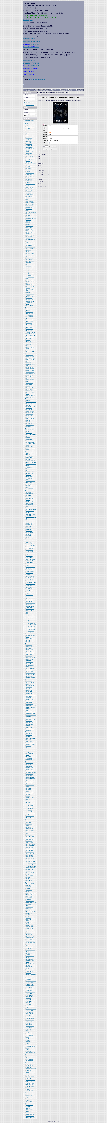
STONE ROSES (29, 959)
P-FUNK (28, 799)
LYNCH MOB (29, 676)
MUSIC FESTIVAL (30, 1114)
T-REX (27, 1048)
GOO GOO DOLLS (30, 473)
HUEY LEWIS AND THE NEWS (30, 515)
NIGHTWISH (29, 741)
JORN (27, 593)
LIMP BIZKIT (29, 656)
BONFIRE (28, 262)
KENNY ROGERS (30, 604)
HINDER (28, 507)
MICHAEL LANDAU (30, 713)
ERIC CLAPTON (30, 418)
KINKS (27, 612)
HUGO (27, 519)
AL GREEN (28, 168)
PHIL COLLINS (29, 782)
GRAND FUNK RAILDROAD (29, 479)
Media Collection (31, 629)
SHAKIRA (28, 899)
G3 (27, 453)
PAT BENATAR (29, 767)
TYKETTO (28, 1051)
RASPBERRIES (29, 832)
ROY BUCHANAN (30, 872)
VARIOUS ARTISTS (29, 1109)
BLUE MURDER (30, 253)
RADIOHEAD (29, 824)
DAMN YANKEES (30, 356)
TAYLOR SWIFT (30, 984)
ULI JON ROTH (29, 1060)
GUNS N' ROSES (30, 488)
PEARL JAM (29, 775)
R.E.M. (27, 821)
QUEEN (28, 802)
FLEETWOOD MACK (31, 434)
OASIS (27, 752)
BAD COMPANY (30, 202)
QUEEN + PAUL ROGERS (31, 806)
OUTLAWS (28, 756)
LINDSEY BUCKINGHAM (29, 661)
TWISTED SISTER (30, 1049)
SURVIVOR (28, 973)
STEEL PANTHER (30, 939)
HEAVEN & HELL (30, 501)
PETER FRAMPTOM (30, 777)
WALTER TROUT (30, 1076)
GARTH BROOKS (30, 457)
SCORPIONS (29, 890)
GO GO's (28, 470)
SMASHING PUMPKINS (29, 920)
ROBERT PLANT (30, 852)
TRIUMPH (28, 1045)
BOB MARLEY (29, 258)
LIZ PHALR (28, 666)
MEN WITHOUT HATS (31, 705)
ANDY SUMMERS (30, 173)
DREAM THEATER (30, 395)
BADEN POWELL (30, 204)
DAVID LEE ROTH (30, 370)
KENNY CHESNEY (30, 603)
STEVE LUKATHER (30, 942)
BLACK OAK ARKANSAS (29, 242)
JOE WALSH (29, 574)
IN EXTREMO (29, 532)
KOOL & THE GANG (30, 635)
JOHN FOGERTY (30, 577)
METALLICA (29, 708)
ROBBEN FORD (29, 849)
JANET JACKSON (30, 546)
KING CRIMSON (30, 610)
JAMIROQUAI (29, 550)
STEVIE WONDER (30, 956)
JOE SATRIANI (29, 573)
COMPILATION (31, 277)
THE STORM (29, 1023)
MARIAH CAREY (30, 690)
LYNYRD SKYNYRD (30, 677)
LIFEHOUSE (29, 654)
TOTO (27, 1038)
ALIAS (27, 154)
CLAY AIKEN (29, 338)
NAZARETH (29, 733)
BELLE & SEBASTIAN (29, 220)
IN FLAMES (29, 531)
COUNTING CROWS (30, 333)
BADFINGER (29, 207)
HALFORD (28, 492)
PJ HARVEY (29, 788)
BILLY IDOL (29, 227)
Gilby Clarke (29, 467)
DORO (27, 394)
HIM (27, 506)
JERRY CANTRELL (30, 559)
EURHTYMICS (29, 423)
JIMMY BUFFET (30, 562)
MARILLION (29, 691)
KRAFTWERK (29, 638)
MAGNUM (28, 684)
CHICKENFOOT (29, 320)
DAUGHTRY (29, 362)
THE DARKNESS (30, 1006)
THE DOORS (29, 1007)
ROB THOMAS (29, 855)
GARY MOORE (29, 456)
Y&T (27, 1097)
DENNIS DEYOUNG (30, 379)
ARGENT (28, 182)
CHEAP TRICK (29, 316)
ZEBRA (28, 1106)
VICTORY (28, 1070)
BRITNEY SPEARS (30, 281)
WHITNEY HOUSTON (31, 1086)
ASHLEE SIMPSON (30, 184)
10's (28, 272)
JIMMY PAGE (29, 565)
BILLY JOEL (29, 229)
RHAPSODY (29, 841)
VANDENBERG (29, 1065)
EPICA (27, 417)
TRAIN (27, 1043)
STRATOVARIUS (30, 963)
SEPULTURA (29, 896)
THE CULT (28, 1002)
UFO (27, 1057)
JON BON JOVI (31, 273)
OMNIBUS (28, 1111)
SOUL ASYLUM (29, 925)
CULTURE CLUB (30, 350)
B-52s (27, 199)
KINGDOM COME (30, 609)
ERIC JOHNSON (29, 420)
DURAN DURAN (30, 397)
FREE (27, 449)
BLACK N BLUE (30, 235)
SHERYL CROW (30, 901)
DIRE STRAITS (29, 383)
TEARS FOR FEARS (30, 985)
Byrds (27, 304)
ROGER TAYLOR (31, 813)
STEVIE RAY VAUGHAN (29, 954)
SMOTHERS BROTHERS (29, 923)
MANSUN (28, 688)
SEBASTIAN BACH (30, 894)
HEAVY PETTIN (29, 503)
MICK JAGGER (31, 864)
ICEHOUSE (28, 527)
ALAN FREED (29, 147)
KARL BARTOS (29, 600)
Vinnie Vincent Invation (31, 631)
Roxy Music (29, 874)
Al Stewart (28, 169)
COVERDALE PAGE (30, 335)
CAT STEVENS (29, 313)
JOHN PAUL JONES (30, 584)
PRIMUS (28, 794)
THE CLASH (29, 1001)
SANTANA (28, 885)
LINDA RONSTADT (30, 657)
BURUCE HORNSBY (31, 286)
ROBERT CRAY (29, 850)
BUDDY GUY (29, 298)
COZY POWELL (29, 336)
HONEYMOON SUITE (31, 509)
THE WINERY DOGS (30, 1052)
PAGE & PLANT (29, 763)
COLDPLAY (29, 330)
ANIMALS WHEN (30, 176)
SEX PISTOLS (29, 897)
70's (28, 615)
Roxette (28, 871)
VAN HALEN (29, 1064)
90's (28, 269)
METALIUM (29, 710)
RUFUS (28, 877)
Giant (27, 465)
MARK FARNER (30, 699)
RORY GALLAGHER (30, 867)
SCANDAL (28, 891)
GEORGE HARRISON (31, 462)
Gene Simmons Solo (32, 624)
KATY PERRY (29, 601)
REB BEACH (29, 835)
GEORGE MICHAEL (30, 460)
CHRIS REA (29, 323)
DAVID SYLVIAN (30, 372)
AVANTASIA (29, 190)
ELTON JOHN (29, 409)
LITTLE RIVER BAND (31, 668)
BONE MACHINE (30, 261)
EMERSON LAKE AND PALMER (30, 413)
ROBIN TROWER (30, 853)
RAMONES (28, 827)
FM (27, 436)
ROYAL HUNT (29, 875)
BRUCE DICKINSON (30, 283)
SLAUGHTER (29, 913)
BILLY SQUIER (29, 230)
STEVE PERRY (29, 947)
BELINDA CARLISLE (31, 218)
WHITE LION (29, 1081)
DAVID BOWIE (29, 367)
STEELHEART (29, 937)
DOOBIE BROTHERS (31, 389)
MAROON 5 (29, 693)
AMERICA (28, 171)
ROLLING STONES (30, 861)
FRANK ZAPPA (29, 446)
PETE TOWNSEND (30, 778)
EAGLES (28, 400)
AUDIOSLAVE (29, 187)
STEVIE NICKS (29, 951)
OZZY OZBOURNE (30, 759)
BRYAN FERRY (29, 292)
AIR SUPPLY (29, 145)
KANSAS (28, 598)
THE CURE (28, 1004)
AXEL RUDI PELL (30, 196)
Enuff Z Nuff (29, 415)
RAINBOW (28, 825)
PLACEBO (28, 789)
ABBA (27, 133)
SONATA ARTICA (30, 926)
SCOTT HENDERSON (31, 893)
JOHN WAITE (29, 587)
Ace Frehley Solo (31, 623)
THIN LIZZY (29, 1030)
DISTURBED (29, 384)
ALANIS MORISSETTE (29, 151)
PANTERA (28, 764)
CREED (28, 340)
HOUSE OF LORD (30, 511)
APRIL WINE (29, 180)
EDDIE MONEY (29, 403)
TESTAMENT (29, 990)
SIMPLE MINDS (29, 907)
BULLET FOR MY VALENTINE (30, 302)
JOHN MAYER (29, 580)
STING (27, 957)
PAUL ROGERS (29, 774)
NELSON (28, 736)
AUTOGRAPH (29, 188)
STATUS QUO (29, 934)
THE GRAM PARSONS (31, 1009)
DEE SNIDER (29, 378)
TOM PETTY (29, 1034)
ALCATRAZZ (29, 153)
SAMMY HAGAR (30, 883)
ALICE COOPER (30, 156)
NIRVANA (28, 746)
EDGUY (28, 405)
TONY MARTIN (29, 1035)
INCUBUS (28, 534)
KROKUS (28, 640)
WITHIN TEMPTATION (29, 1090)
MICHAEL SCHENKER (29, 717)
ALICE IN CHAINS (30, 157)
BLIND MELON (29, 248)
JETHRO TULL (29, 560)
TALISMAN (28, 979)
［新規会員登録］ (30, 105)
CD (28, 814)
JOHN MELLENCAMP (31, 582)
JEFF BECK (28, 554)
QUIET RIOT (29, 817)
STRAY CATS (29, 966)
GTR (27, 487)
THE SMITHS (29, 1021)
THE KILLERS (29, 1012)
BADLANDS (29, 209)
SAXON (28, 888)
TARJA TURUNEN (30, 982)
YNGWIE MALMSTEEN (29, 1101)
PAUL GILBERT (29, 771)
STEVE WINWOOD (30, 950)
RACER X (28, 822)
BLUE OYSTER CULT (31, 255)
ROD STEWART (29, 856)
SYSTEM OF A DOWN (31, 974)
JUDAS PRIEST (29, 595)
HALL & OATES (29, 493)
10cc (27, 125)
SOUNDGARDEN (30, 930)
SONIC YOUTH (29, 928)
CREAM (28, 345)
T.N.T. (27, 1032)
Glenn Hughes (29, 468)
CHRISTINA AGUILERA (29, 325)
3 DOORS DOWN (30, 126)
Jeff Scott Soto (29, 556)
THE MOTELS (29, 1013)
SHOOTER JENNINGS (31, 902)
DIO (27, 381)
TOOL (27, 1037)
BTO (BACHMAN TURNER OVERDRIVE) (30, 295)
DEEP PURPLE (29, 375)
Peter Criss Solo (31, 628)
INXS (27, 537)
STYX (27, 968)
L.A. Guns (28, 648)
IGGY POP (28, 529)
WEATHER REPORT (30, 1080)
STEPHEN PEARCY (30, 936)
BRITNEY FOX (29, 280)
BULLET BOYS (29, 299)
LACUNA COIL (29, 649)
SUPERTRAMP (29, 971)
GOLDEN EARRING (30, 471)
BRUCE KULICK (30, 284)
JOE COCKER (29, 569)
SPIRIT (27, 931)
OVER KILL (29, 758)
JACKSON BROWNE (30, 543)
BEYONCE (28, 224)
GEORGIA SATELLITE (31, 464)
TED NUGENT (29, 987)
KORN (27, 637)
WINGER (28, 1087)
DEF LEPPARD (29, 376)
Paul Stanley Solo (31, 626)
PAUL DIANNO (29, 769)
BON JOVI (28, 266)
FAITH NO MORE (30, 429)
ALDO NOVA (29, 166)
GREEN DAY (29, 484)
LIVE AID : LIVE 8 (30, 1116)
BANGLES (28, 210)
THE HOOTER (29, 1010)
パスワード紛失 (27, 102)
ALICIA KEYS (29, 159)
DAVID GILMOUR (30, 368)
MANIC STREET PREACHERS (30, 686)
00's (28, 270)
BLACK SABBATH (30, 239)
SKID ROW (28, 910)
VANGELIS (28, 1067)
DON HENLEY (29, 390)
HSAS (27, 512)
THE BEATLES (29, 995)
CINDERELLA (29, 329)
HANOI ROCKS (29, 496)
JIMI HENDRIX (29, 563)
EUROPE (28, 421)
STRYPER (28, 965)
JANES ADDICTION (30, 545)
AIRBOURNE (29, 144)
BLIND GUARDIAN (30, 247)
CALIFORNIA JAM (30, 1117)
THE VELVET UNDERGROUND (30, 1025)
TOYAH (28, 1040)
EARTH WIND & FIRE (31, 402)
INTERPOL (28, 535)
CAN (27, 308)
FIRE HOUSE (29, 433)
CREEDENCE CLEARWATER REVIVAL (29, 343)
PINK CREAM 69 (30, 785)
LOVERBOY (29, 670)
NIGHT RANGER (30, 743)
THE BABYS (29, 993)
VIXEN (27, 1072)
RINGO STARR (29, 847)
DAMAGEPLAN (29, 355)
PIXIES (27, 786)
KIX (27, 633)
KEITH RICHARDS (32, 866)
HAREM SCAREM (30, 498)
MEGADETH (29, 702)
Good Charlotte (29, 476)
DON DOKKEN (29, 387)
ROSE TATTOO (29, 869)
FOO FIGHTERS (29, 440)
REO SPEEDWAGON (30, 839)
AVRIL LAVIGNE (30, 194)
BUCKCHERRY (29, 201)
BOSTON (28, 264)
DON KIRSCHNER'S (30, 392)
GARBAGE (28, 454)
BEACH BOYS (29, 213)
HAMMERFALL (29, 495)
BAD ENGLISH (29, 205)
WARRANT (28, 1078)
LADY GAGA (29, 645)
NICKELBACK (29, 739)
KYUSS (28, 641)
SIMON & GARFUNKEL (29, 905)
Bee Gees (28, 216)
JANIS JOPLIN (29, 548)
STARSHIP (28, 933)
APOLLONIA (29, 179)
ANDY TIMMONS (30, 174)
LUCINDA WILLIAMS (31, 671)
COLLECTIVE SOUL (30, 332)
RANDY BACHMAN (30, 828)
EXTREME (28, 426)
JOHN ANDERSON (30, 576)
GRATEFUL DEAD (30, 481)
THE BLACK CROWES (29, 997)
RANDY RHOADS (30, 830)
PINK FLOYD (29, 783)
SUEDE (28, 969)
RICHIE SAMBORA (32, 275)
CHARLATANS (29, 315)
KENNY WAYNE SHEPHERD (30, 607)
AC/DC (28, 136)
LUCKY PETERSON (30, 673)
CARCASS (28, 310)
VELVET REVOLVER (31, 1068)
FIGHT (27, 431)
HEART (28, 500)
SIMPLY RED (29, 908)
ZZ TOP (28, 1108)
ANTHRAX (28, 177)
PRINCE (28, 796)
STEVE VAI (28, 948)
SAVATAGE (28, 886)
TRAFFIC (28, 1041)
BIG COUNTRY (29, 226)
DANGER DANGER (30, 358)
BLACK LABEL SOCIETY (29, 233)
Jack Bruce (28, 542)
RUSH (27, 878)
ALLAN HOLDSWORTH (29, 161)
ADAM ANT (29, 138)
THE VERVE (29, 1027)
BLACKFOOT (29, 244)
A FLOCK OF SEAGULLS (29, 142)
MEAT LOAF (29, 701)
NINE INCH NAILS (30, 744)
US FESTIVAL (29, 1112)
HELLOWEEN (29, 504)
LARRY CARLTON (30, 646)
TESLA (28, 989)
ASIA (27, 185)
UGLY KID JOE (29, 1059)
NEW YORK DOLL (30, 738)
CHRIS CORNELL (30, 321)
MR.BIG (28, 725)
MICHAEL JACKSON (31, 712)
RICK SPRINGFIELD (30, 844)
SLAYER (28, 916)
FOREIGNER (29, 439)
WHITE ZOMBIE (30, 1083)
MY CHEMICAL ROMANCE (30, 729)
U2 (27, 1056)
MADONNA (29, 681)
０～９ (26, 123)
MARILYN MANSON (31, 695)
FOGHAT (28, 437)
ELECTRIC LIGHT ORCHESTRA (30, 407)
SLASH (28, 914)
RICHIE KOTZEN (30, 845)
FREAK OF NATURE (30, 448)
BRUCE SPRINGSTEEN (29, 288)
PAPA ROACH (29, 766)
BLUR (27, 251)
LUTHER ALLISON (30, 674)
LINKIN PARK (29, 659)
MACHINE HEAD (30, 682)
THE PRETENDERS (30, 1018)
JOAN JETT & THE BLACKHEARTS (30, 567)
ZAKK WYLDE (29, 1105)
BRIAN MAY (30, 808)
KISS (27, 613)
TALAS (28, 978)
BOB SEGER (29, 259)
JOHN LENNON (29, 579)
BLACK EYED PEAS (30, 245)
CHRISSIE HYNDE (30, 327)
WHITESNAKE (29, 1084)
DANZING (28, 361)
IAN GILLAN (29, 524)
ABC (27, 135)
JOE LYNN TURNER (30, 571)
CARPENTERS (29, 312)
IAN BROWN (29, 523)
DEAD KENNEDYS (30, 373)
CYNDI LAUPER (30, 351)
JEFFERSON (29, 557)
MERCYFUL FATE (30, 707)
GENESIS (28, 459)
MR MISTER (29, 727)
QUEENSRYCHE (30, 816)
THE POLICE (29, 1017)
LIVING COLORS (30, 665)
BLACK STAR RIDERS (29, 237)
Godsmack (28, 475)
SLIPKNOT (28, 918)
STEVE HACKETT (30, 941)
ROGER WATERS (30, 860)
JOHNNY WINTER (30, 590)
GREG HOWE (29, 485)
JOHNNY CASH (29, 588)
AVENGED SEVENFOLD (29, 192)
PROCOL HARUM (30, 797)
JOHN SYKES (29, 585)
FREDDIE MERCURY (30, 810)
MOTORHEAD (29, 724)
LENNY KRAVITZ (30, 653)
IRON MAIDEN (29, 538)
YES (27, 1098)
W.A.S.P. (28, 1075)
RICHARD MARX (30, 842)
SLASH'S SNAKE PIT (30, 911)
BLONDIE (28, 250)
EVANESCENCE (30, 425)
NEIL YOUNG (29, 735)
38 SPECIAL (29, 128)
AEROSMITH (29, 139)
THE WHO (28, 1029)
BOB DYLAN (29, 256)
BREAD (28, 278)
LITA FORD (28, 663)
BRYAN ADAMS (30, 290)
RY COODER (29, 880)
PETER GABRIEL (30, 780)
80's (28, 267)
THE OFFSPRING (30, 1015)
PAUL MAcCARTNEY (31, 772)
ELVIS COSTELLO (30, 411)
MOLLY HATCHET (30, 719)
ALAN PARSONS (30, 148)
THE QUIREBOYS (30, 1020)
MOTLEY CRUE (30, 722)
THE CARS (28, 999)
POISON (28, 791)
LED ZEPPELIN (29, 651)
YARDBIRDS (29, 1095)
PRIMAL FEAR (29, 793)
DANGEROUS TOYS (30, 359)
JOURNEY (28, 591)
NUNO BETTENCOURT (30, 748)
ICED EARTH (29, 526)
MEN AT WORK (29, 704)
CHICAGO (28, 318)
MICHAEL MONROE (31, 715)
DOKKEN (28, 386)
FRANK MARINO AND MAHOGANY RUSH (30, 444)
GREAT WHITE (29, 482)
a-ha (27, 131)
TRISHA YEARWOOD (31, 1046)
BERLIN (28, 222)
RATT (27, 833)
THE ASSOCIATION (30, 992)
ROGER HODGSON (30, 858)
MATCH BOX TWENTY (29, 697)
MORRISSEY (29, 721)
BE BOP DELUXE (30, 215)
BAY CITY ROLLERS (31, 212)
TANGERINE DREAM (31, 981)
